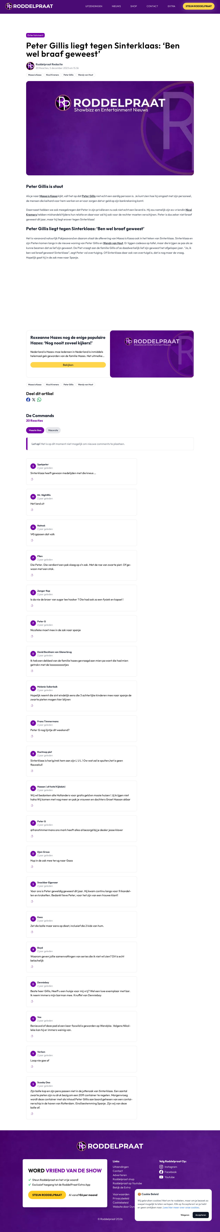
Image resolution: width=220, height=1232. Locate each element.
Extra (171, 6)
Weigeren (185, 1215)
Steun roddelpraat (47, 1195)
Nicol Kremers (52, 75)
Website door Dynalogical (128, 1206)
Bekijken (68, 365)
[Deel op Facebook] (28, 400)
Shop (133, 6)
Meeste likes (35, 430)
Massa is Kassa (34, 75)
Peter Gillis (68, 75)
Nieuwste (53, 430)
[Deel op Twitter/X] (34, 400)
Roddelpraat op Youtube (127, 1183)
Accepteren (200, 1215)
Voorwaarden (121, 1194)
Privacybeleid (121, 1198)
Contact (152, 6)
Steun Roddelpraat (199, 6)
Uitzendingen (93, 6)
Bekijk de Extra (121, 1187)
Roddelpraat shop (123, 1179)
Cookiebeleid (120, 1202)
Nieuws (116, 6)
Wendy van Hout (85, 75)
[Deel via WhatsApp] (39, 400)
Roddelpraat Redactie (49, 64)
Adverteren (120, 1175)
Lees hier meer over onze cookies (181, 1207)
